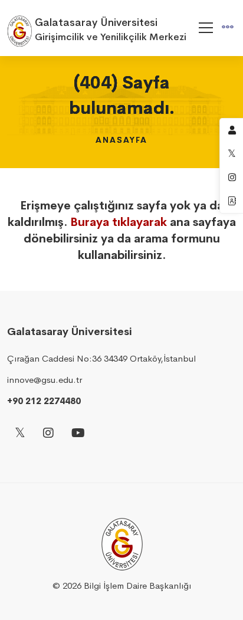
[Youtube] (78, 434)
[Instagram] (48, 434)
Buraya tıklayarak (118, 222)
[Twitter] (20, 434)
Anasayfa (121, 140)
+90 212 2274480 (44, 400)
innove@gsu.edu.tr (44, 379)
